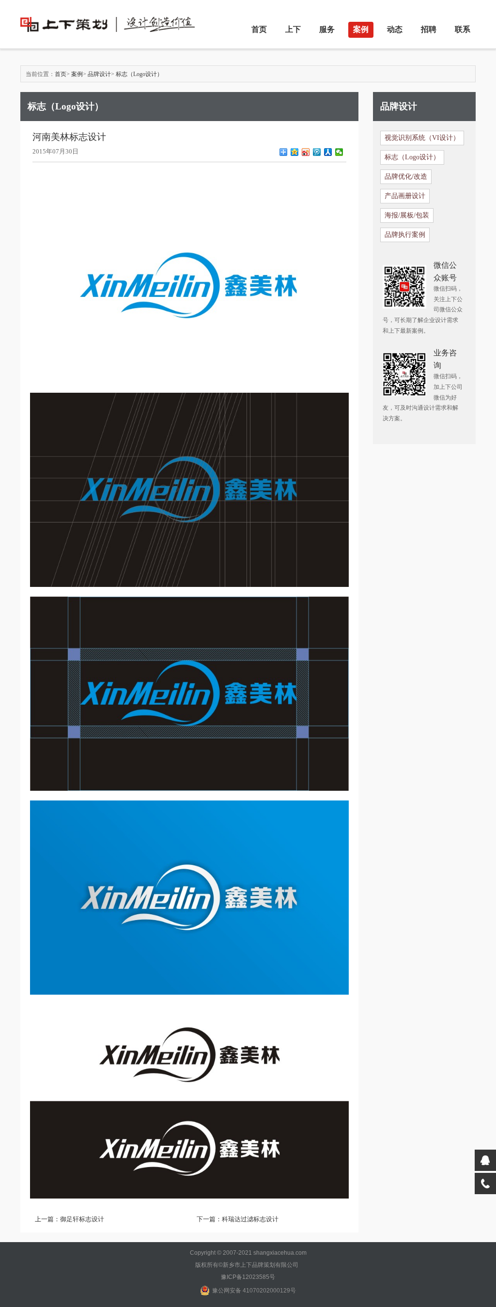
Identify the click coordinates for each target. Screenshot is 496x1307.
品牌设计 (99, 74)
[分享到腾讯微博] (317, 152)
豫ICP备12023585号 (248, 1277)
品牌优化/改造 (406, 176)
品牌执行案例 (405, 234)
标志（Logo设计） (139, 74)
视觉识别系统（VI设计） (422, 137)
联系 (462, 29)
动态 (395, 29)
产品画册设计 (405, 196)
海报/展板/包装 (407, 215)
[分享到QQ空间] (295, 152)
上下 (293, 29)
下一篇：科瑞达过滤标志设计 (238, 1219)
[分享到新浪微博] (306, 152)
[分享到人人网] (328, 152)
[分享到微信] (339, 152)
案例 (361, 29)
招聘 (428, 29)
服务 (327, 29)
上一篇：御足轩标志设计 (69, 1219)
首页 (259, 29)
